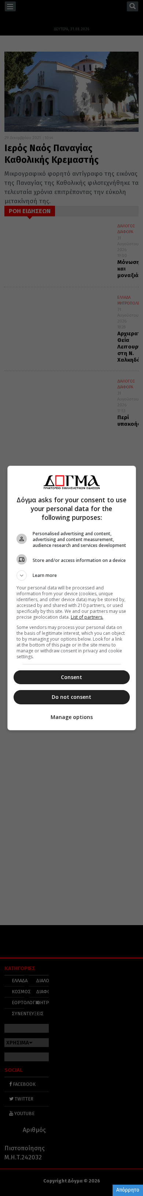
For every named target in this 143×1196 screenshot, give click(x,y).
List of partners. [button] (87, 617)
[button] (71, 575)
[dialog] (71, 598)
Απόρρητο (127, 1190)
